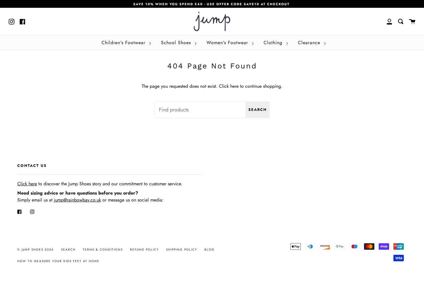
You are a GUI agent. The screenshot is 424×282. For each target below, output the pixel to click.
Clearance (310, 42)
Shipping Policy (181, 249)
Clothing (274, 42)
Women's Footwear (228, 42)
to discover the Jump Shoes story (59, 183)
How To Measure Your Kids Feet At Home (58, 261)
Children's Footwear (124, 42)
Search (257, 109)
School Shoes (177, 42)
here (234, 86)
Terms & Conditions (103, 249)
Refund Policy (144, 249)
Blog (210, 249)
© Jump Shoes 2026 (35, 249)
